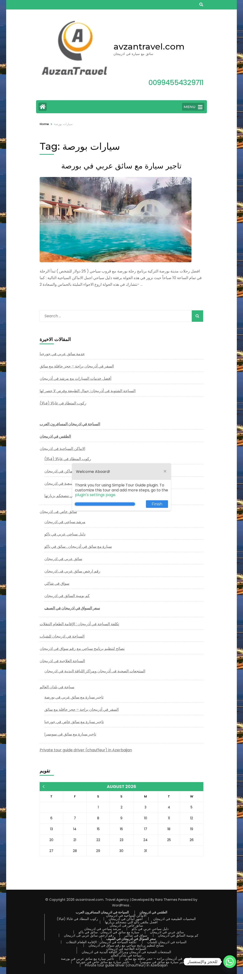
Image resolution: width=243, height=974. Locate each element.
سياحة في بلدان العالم (57, 687)
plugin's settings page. (95, 495)
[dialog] (121, 487)
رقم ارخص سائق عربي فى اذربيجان (72, 571)
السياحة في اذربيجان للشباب (62, 636)
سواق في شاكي (56, 583)
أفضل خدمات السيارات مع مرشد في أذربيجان (75, 378)
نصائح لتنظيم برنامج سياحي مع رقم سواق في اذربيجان (82, 648)
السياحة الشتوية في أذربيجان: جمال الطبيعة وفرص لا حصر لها (88, 391)
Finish (157, 504)
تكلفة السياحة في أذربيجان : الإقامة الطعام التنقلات (79, 624)
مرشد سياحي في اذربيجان (64, 522)
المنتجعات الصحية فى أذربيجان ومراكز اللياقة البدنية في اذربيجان (94, 671)
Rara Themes (166, 899)
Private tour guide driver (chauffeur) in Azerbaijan (86, 750)
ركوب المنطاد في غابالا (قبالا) (63, 403)
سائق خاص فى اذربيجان (58, 511)
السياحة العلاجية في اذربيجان (62, 661)
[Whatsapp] (229, 961)
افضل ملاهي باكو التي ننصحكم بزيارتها (131, 922)
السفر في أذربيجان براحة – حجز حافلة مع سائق (77, 366)
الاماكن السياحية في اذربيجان (62, 448)
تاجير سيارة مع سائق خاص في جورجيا (74, 722)
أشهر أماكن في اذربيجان (63, 471)
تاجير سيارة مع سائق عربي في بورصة (121, 165)
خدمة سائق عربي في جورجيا (62, 354)
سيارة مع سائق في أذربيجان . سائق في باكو (78, 546)
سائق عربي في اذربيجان (63, 559)
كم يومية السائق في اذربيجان (67, 595)
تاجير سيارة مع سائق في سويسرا (70, 734)
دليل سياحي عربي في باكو (64, 534)
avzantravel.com (149, 46)
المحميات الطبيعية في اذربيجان (68, 483)
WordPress (120, 905)
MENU (190, 106)
